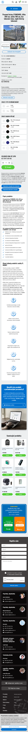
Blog (4, 707)
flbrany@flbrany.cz (8, 632)
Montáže (5, 696)
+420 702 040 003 (8, 612)
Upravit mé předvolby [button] (14, 726)
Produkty (5, 694)
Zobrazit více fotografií (14, 51)
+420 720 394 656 (8, 647)
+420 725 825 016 (8, 599)
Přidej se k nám (17, 705)
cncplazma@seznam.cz (10, 601)
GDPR (15, 702)
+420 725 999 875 (8, 675)
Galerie (4, 699)
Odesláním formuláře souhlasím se (14, 573)
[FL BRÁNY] (2, 2)
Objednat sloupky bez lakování (11, 186)
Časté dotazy (6, 702)
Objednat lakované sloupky (10, 189)
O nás (4, 705)
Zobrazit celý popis (8, 97)
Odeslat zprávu (14, 585)
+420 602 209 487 (8, 660)
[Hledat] (13, 2)
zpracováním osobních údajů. (15, 574)
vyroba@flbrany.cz (8, 662)
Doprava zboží (16, 696)
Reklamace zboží (17, 699)
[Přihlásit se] (16, 2)
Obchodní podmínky (18, 694)
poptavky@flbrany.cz (9, 677)
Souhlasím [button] (14, 729)
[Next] (26, 46)
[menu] (26, 2)
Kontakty (5, 710)
